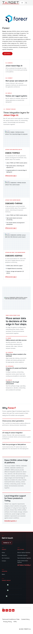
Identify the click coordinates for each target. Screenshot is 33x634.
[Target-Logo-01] (10, 2)
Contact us (7, 543)
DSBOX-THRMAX (12, 153)
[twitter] (7, 610)
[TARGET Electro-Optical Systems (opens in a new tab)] (14, 597)
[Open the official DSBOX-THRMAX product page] (16, 138)
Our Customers (6, 558)
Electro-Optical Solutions (23, 552)
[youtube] (10, 610)
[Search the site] (26, 2)
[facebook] (3, 610)
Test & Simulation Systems (24, 558)
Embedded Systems (22, 555)
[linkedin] (13, 610)
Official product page (11, 175)
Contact (4, 561)
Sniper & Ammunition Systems (22, 561)
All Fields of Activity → (24, 565)
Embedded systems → (10, 521)
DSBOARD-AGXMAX (13, 256)
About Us (4, 555)
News (3, 574)
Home (3, 552)
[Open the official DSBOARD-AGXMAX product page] (16, 241)
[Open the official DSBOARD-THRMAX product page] (16, 188)
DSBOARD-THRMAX (13, 203)
